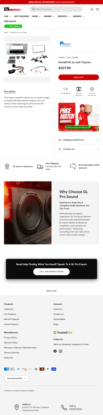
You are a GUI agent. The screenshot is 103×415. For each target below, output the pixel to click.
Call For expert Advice (51, 272)
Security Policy (11, 342)
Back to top (52, 291)
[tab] (10, 91)
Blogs (56, 324)
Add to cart (79, 77)
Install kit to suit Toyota (19, 32)
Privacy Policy (10, 337)
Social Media (59, 319)
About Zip (8, 357)
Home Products (11, 324)
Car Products (10, 314)
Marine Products (11, 319)
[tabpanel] (27, 102)
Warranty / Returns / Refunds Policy (20, 347)
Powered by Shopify (27, 391)
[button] (97, 9)
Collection (8, 309)
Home (6, 32)
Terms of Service (11, 352)
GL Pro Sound (14, 391)
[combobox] (56, 9)
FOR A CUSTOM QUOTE (51, 2)
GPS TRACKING (21, 16)
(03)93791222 (75, 409)
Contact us (59, 314)
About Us (58, 309)
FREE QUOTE (10, 21)
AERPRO (61, 57)
